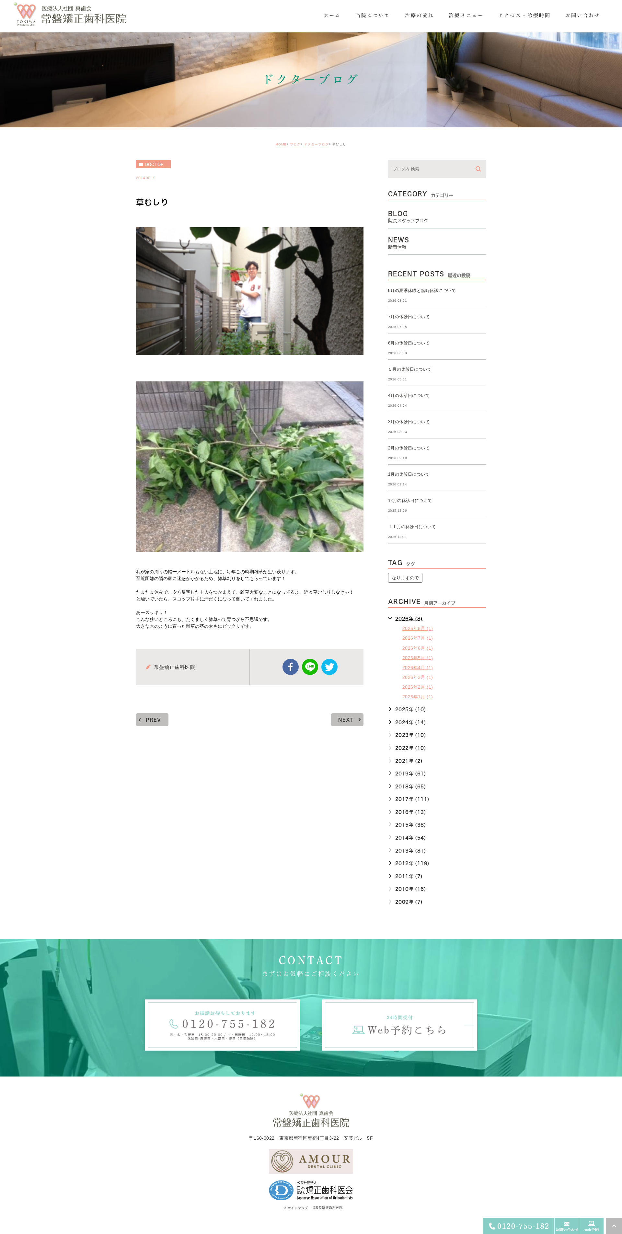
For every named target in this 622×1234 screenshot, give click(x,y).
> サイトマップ (296, 1208)
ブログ (295, 144)
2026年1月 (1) (417, 696)
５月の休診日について (410, 369)
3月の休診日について (409, 421)
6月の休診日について (409, 343)
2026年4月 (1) (417, 667)
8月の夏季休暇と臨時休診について (422, 290)
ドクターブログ (316, 144)
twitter (329, 667)
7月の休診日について (409, 316)
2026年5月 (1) (417, 657)
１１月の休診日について (412, 526)
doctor (154, 164)
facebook (290, 667)
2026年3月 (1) (417, 677)
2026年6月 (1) (417, 647)
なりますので (405, 577)
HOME (281, 144)
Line (310, 667)
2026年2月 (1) (417, 686)
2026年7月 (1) (417, 638)
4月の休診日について (409, 395)
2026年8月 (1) (417, 628)
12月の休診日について (410, 500)
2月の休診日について (409, 448)
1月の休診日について (409, 474)
